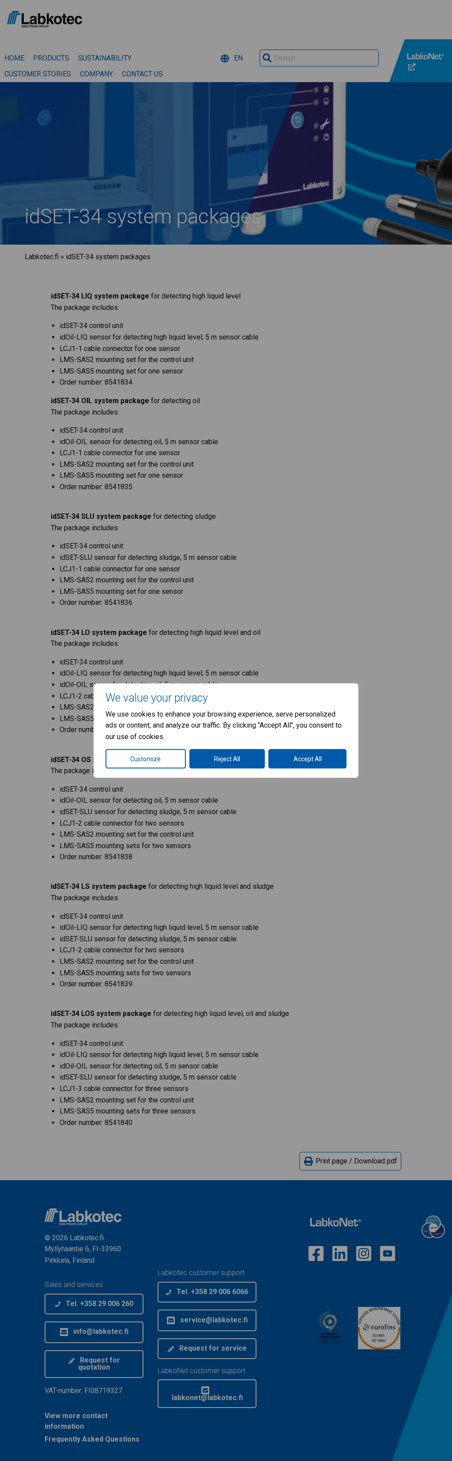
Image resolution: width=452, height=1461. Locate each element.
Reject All (227, 759)
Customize (145, 759)
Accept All (308, 759)
